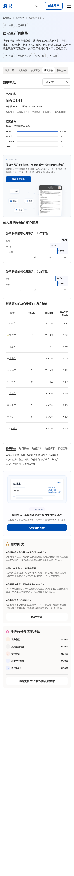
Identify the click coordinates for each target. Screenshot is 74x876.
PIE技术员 (16, 668)
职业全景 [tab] (9, 70)
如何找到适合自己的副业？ (19, 600)
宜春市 (12, 381)
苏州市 (14, 428)
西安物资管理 (33, 455)
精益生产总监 (17, 660)
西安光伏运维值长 (49, 455)
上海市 (12, 358)
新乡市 (12, 405)
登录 (35, 6)
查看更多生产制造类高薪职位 (37, 681)
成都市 (12, 393)
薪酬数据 (7, 18)
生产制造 (20, 18)
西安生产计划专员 (49, 459)
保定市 (12, 416)
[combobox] (55, 81)
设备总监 (15, 639)
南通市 (12, 346)
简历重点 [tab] (35, 70)
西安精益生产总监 (14, 459)
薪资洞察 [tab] (48, 70)
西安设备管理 (28, 463)
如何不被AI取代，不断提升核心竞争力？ (25, 584)
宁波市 (12, 334)
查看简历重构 (18, 179)
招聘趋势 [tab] (61, 70)
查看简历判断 (37, 528)
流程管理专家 (17, 646)
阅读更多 (37, 616)
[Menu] (69, 6)
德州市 (12, 323)
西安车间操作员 (32, 459)
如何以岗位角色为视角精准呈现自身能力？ (26, 552)
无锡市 (12, 370)
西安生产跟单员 (13, 463)
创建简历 (53, 5)
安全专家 (15, 653)
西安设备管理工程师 (15, 455)
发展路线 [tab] (22, 70)
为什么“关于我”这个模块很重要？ (22, 568)
